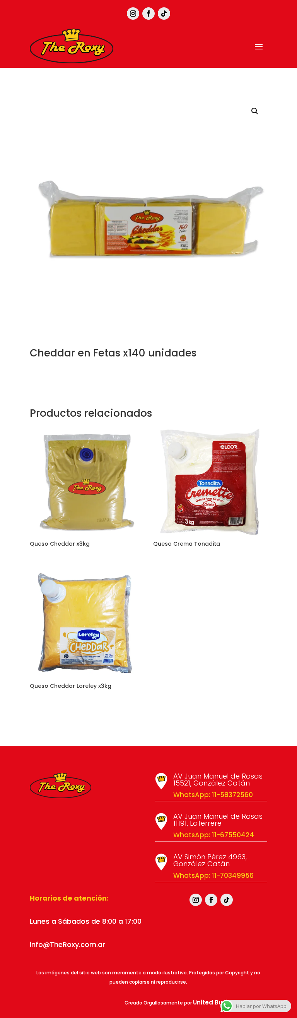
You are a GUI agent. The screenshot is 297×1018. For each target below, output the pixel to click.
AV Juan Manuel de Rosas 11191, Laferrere (218, 819)
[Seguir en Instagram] (133, 13)
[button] (255, 111)
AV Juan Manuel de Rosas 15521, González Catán (218, 779)
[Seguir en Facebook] (148, 13)
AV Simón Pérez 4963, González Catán (210, 860)
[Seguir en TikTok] (164, 13)
